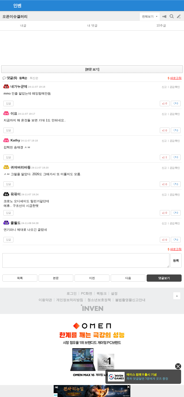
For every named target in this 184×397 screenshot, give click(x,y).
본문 (56, 278)
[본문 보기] (92, 69)
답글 (8, 103)
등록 (176, 260)
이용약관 (45, 300)
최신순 (34, 78)
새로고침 (176, 78)
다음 (128, 278)
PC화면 (86, 293)
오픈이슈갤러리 (15, 16)
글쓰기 (179, 16)
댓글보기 (164, 278)
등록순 (23, 78)
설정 (114, 293)
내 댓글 (92, 25)
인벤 (17, 5)
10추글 (161, 25)
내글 (23, 25)
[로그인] (170, 5)
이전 (92, 278)
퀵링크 (102, 293)
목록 (20, 278)
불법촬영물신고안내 (130, 300)
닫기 (178, 366)
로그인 (72, 293)
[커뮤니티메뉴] (5, 5)
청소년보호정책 (99, 300)
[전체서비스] (178, 5)
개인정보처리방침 (69, 300)
